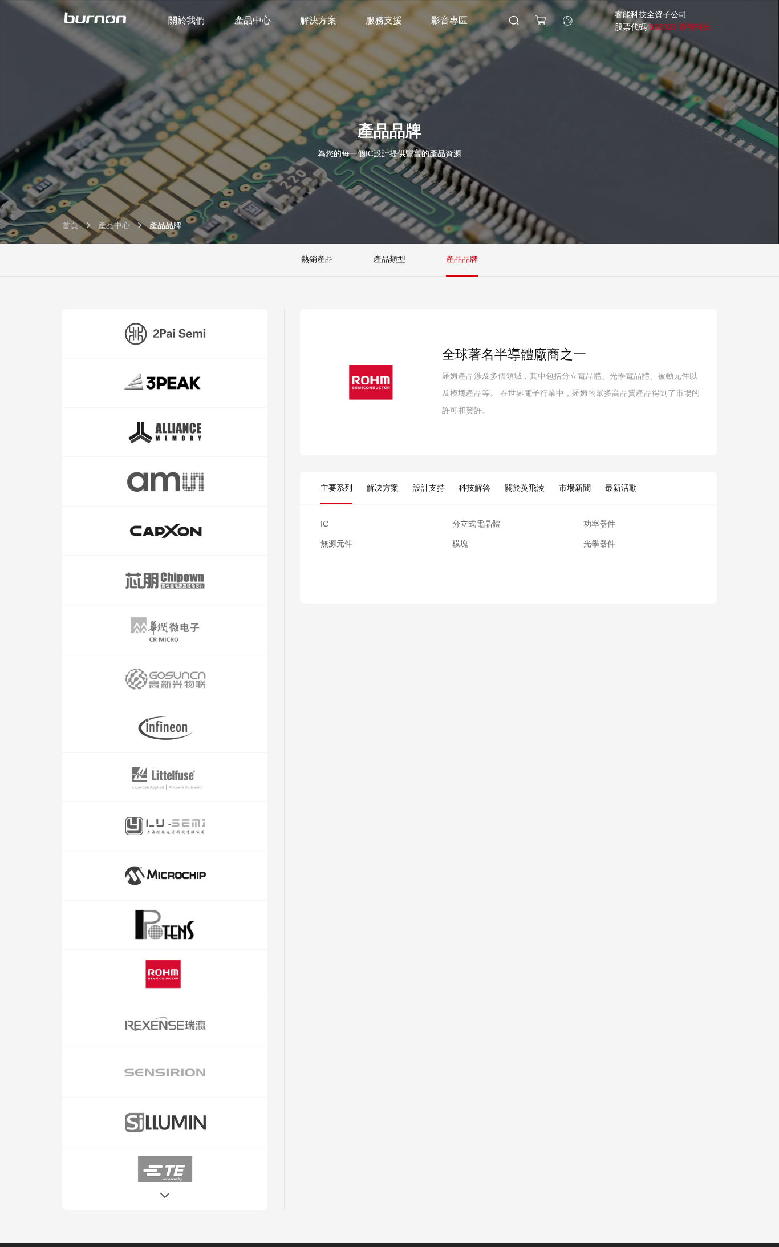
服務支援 (384, 20)
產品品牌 (462, 259)
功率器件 (599, 523)
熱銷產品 (317, 259)
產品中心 (252, 20)
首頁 (70, 225)
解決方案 (318, 20)
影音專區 (449, 20)
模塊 (460, 543)
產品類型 (389, 259)
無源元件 (336, 543)
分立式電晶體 (476, 523)
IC (324, 523)
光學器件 (599, 543)
